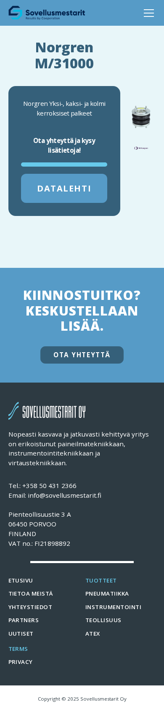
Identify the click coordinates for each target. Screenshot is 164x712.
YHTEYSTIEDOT (30, 607)
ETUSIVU (20, 580)
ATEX (92, 633)
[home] (46, 12)
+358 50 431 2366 (49, 485)
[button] (147, 13)
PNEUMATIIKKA (107, 593)
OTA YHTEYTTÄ (82, 355)
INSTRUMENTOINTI (113, 607)
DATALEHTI (64, 188)
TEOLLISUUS (103, 620)
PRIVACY (20, 662)
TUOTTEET (101, 580)
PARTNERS (23, 620)
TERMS (18, 649)
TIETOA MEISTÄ (30, 593)
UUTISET (21, 633)
